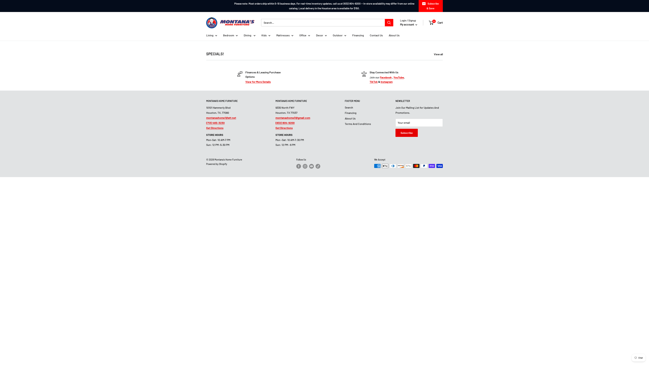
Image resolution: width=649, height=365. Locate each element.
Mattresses (283, 35)
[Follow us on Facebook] (298, 166)
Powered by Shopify (216, 164)
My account (407, 24)
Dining (248, 35)
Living (209, 35)
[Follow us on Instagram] (305, 166)
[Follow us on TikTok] (318, 166)
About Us (394, 35)
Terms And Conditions (358, 123)
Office (302, 35)
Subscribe (407, 132)
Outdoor (338, 35)
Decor (319, 35)
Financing (358, 35)
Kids (264, 35)
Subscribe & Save (433, 6)
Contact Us (376, 35)
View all (438, 54)
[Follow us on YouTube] (311, 166)
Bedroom (228, 35)
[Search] (389, 22)
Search (349, 107)
